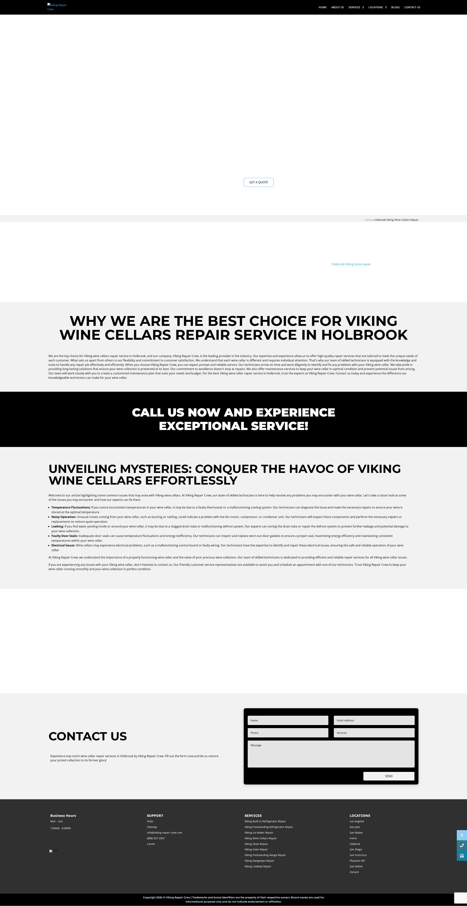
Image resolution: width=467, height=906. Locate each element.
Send (389, 776)
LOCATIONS (375, 7)
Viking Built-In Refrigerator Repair (265, 821)
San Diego (356, 849)
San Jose (355, 827)
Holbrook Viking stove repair (351, 264)
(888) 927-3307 (156, 838)
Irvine (353, 838)
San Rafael (356, 866)
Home (368, 219)
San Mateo (356, 832)
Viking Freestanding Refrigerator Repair (269, 827)
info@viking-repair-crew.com (164, 832)
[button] (462, 856)
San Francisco (358, 855)
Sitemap (152, 827)
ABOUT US (337, 7)
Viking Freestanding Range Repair (265, 855)
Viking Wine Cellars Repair (261, 838)
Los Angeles (357, 821)
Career (151, 844)
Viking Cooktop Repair (258, 866)
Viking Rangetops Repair (259, 860)
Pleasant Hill (357, 860)
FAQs (150, 821)
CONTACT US (412, 7)
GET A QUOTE (258, 182)
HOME (323, 7)
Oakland (355, 844)
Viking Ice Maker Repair (259, 832)
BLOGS (395, 7)
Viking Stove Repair (256, 844)
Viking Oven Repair (256, 849)
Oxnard (354, 872)
